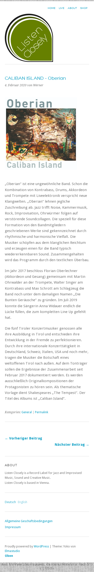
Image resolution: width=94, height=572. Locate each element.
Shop (83, 8)
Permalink (41, 412)
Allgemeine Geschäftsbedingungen (29, 521)
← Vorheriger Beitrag (23, 438)
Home (51, 8)
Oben (9, 556)
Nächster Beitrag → (72, 444)
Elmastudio (12, 551)
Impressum (13, 527)
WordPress (41, 546)
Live (61, 8)
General (26, 412)
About (72, 8)
